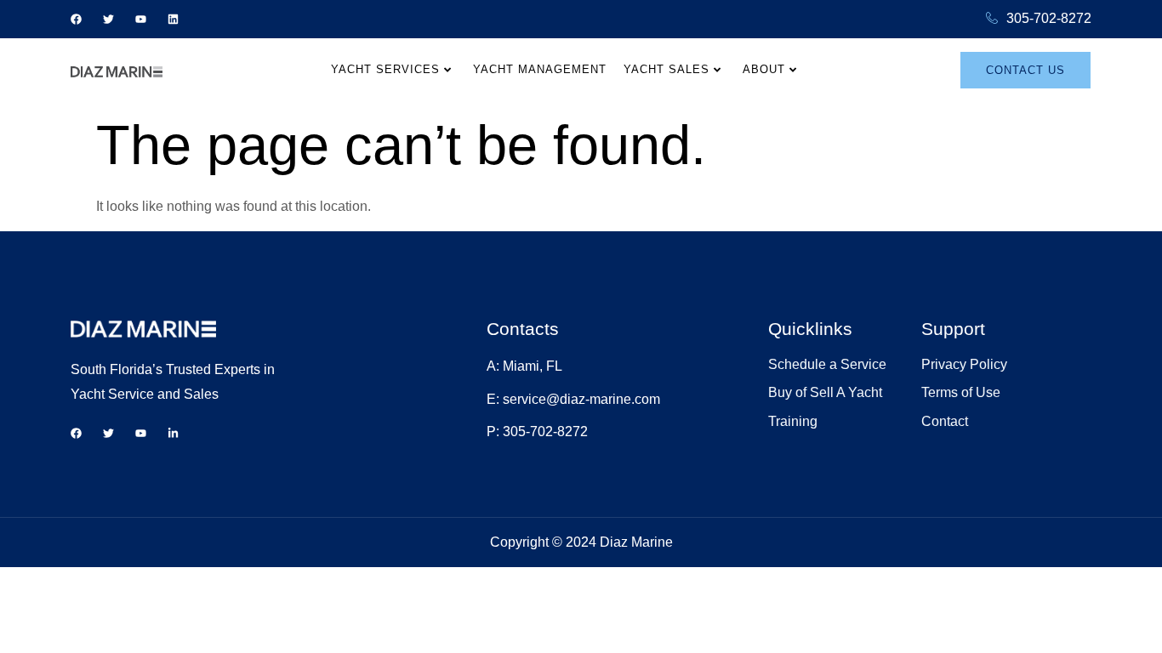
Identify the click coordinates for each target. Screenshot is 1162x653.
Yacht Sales (666, 69)
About (764, 69)
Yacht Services (385, 69)
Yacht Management (540, 69)
